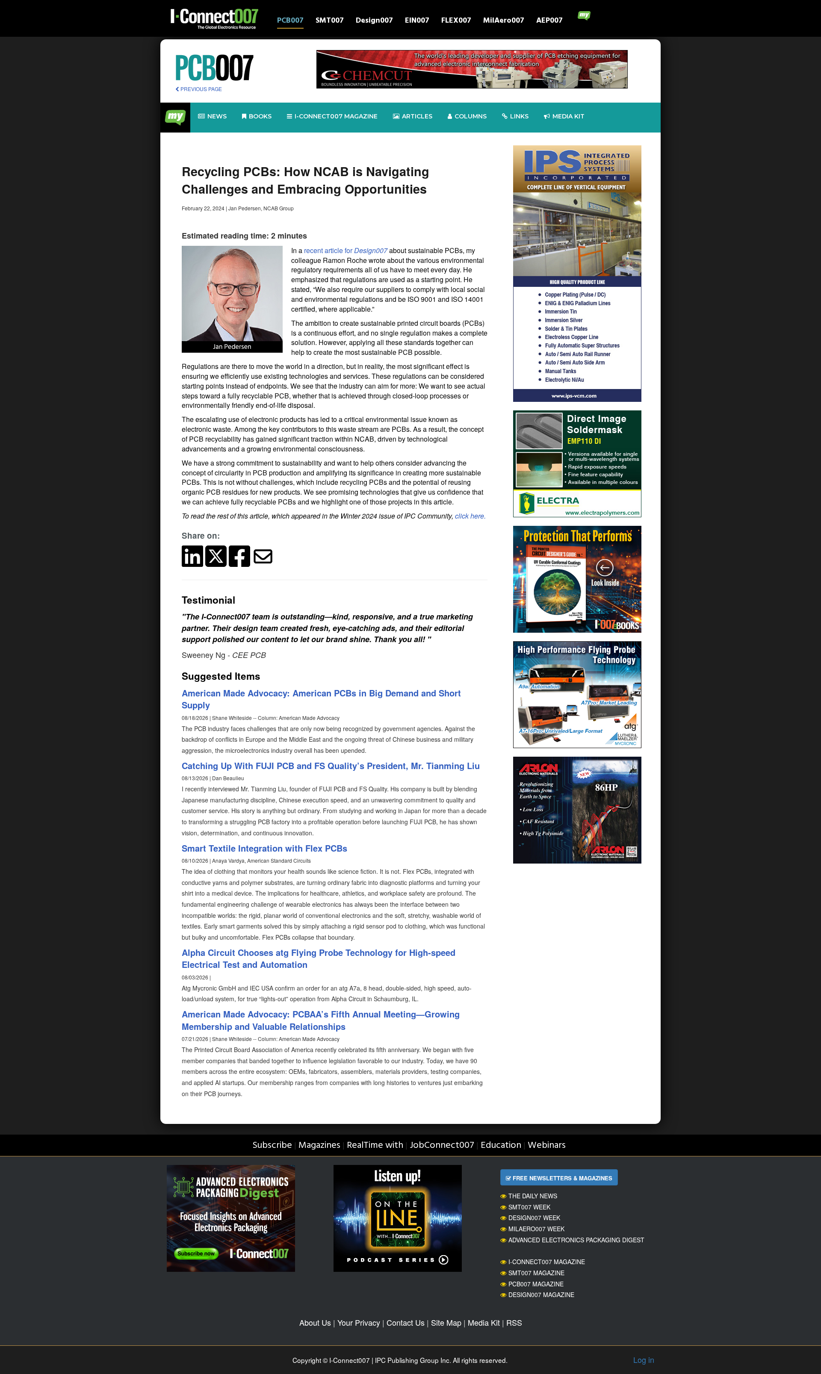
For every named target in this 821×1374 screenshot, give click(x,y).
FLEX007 (456, 21)
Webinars (547, 1145)
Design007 (374, 21)
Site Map (446, 1322)
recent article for (345, 250)
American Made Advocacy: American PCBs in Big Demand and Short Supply (321, 699)
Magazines (319, 1145)
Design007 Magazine (541, 1294)
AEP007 (549, 21)
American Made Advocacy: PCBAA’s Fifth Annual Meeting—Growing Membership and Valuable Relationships (321, 1020)
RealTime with (375, 1145)
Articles (417, 116)
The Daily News (532, 1195)
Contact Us (406, 1322)
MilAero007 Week (536, 1228)
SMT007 (330, 21)
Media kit (568, 116)
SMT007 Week (529, 1207)
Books (260, 116)
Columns (471, 116)
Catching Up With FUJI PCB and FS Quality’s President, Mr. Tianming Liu (331, 765)
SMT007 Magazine (536, 1272)
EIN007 (417, 21)
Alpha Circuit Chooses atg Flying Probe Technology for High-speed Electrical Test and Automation (318, 958)
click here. (470, 516)
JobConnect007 (442, 1145)
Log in (643, 1359)
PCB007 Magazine (536, 1284)
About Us (315, 1322)
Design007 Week (534, 1217)
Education (501, 1145)
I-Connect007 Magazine (336, 116)
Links (519, 116)
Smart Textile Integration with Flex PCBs (264, 848)
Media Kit (484, 1322)
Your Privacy (358, 1322)
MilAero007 (503, 21)
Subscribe (272, 1145)
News (217, 116)
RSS (514, 1322)
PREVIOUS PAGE (200, 88)
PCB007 (290, 21)
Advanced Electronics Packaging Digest (576, 1239)
